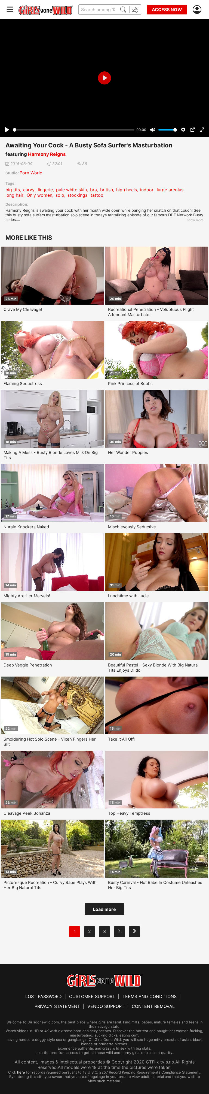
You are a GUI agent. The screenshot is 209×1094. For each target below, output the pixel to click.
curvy (29, 189)
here (21, 1072)
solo (60, 195)
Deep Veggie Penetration (28, 665)
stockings (77, 195)
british (106, 189)
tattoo (97, 195)
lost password (43, 996)
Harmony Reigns (47, 154)
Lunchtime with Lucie (128, 595)
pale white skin (71, 189)
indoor (146, 189)
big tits (12, 189)
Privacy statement (57, 1006)
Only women (39, 195)
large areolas (170, 189)
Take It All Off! (121, 739)
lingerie (45, 189)
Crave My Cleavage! (23, 309)
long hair (14, 195)
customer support (92, 996)
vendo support (105, 1006)
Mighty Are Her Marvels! (27, 595)
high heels (126, 189)
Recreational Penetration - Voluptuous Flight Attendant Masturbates (151, 312)
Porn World (31, 172)
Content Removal (153, 1006)
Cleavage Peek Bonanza (27, 813)
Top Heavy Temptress (129, 813)
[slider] (73, 129)
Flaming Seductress (23, 383)
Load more (104, 909)
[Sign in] (198, 9)
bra (93, 189)
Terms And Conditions (149, 996)
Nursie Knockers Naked (26, 526)
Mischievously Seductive (132, 526)
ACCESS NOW (167, 9)
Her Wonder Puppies (128, 452)
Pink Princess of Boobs (130, 383)
